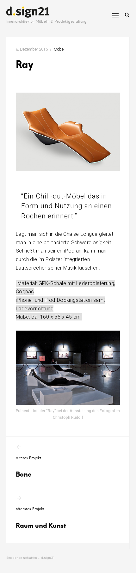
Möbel (59, 49)
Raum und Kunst (41, 518)
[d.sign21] (27, 12)
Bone (28, 467)
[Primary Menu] (115, 15)
